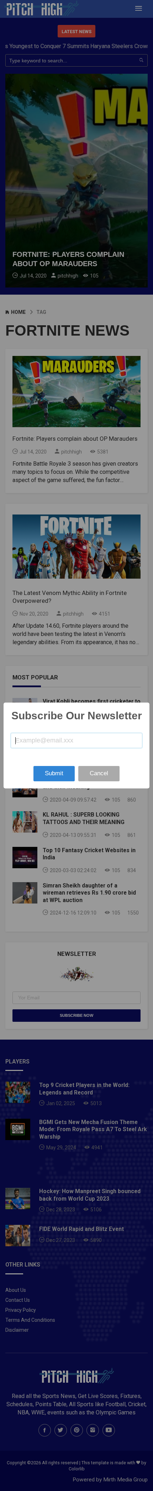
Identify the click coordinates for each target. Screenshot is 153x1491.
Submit (54, 773)
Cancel (99, 773)
